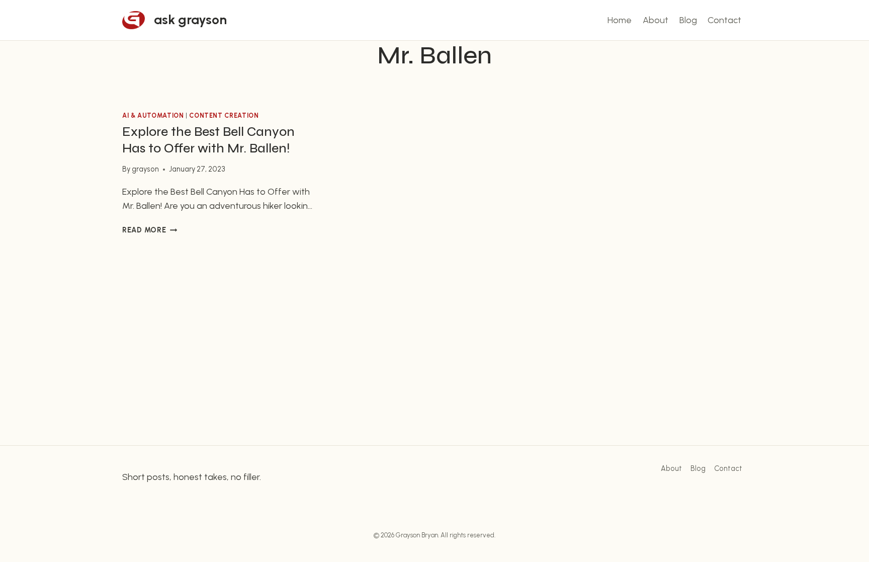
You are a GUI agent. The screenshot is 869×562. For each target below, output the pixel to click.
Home (619, 20)
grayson (145, 169)
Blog (688, 20)
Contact (724, 20)
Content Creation (223, 115)
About (655, 20)
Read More (149, 229)
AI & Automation (153, 115)
